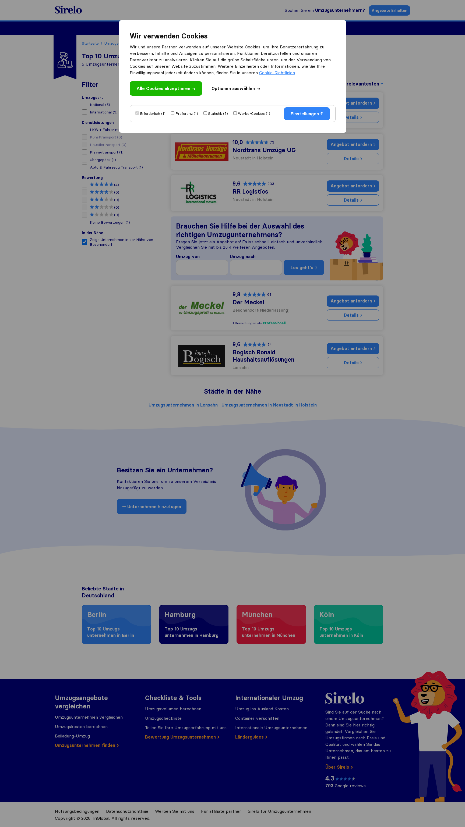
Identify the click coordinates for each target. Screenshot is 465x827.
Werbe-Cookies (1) (254, 113)
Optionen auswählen (233, 88)
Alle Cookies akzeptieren (163, 88)
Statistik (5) (218, 113)
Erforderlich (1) (152, 113)
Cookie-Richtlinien (277, 72)
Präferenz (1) (186, 113)
